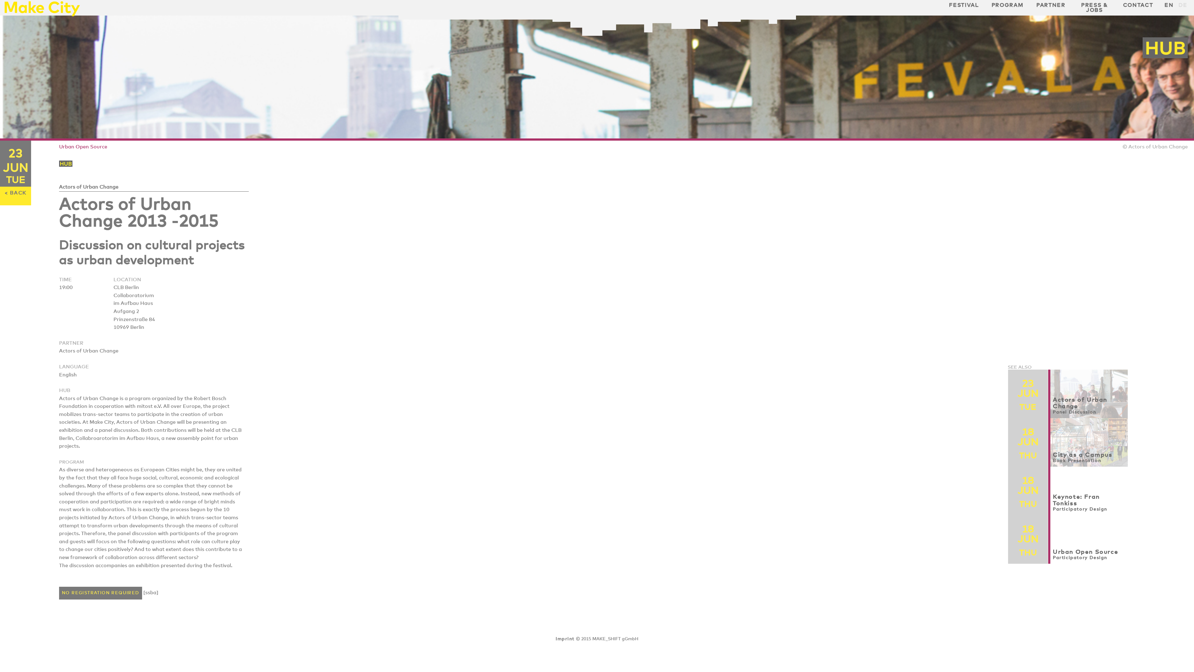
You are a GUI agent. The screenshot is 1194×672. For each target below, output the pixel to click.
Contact (1138, 5)
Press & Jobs (1094, 8)
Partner (1051, 5)
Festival (964, 5)
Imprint (565, 639)
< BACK (15, 192)
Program (1008, 5)
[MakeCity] (42, 14)
